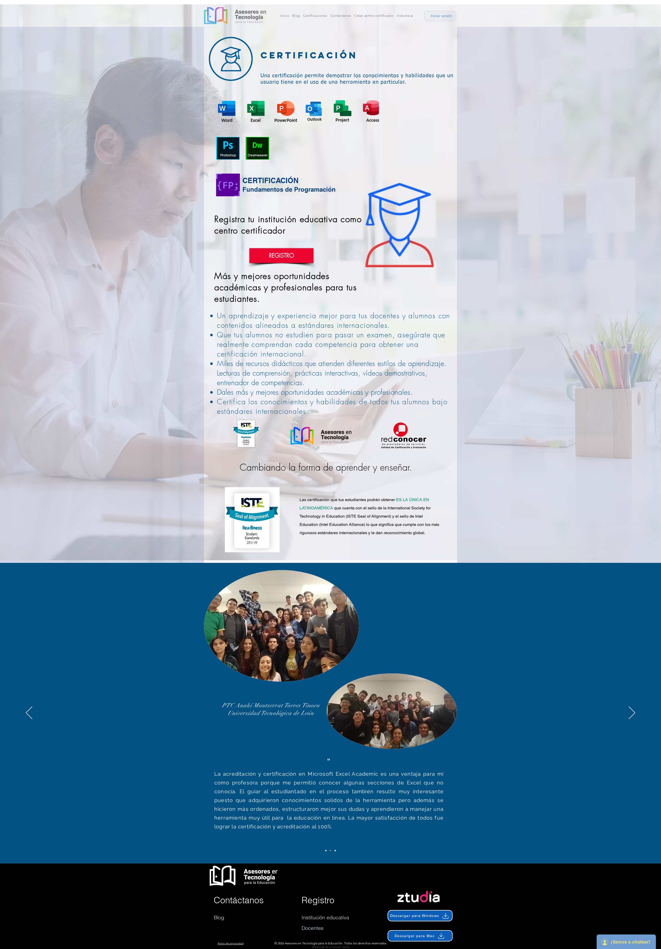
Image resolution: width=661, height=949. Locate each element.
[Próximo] (632, 713)
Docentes (313, 928)
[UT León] (330, 850)
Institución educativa (325, 917)
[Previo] (29, 713)
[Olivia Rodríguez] (335, 850)
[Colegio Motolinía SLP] (326, 850)
